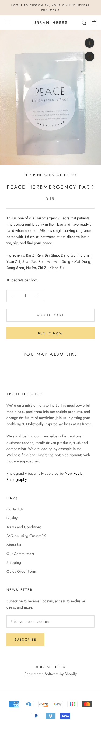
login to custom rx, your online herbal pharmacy (50, 7)
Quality (12, 518)
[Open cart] (94, 22)
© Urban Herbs (50, 667)
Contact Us (15, 509)
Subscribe (25, 639)
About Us (13, 544)
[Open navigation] (7, 22)
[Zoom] (89, 43)
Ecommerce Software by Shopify (51, 673)
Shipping (13, 562)
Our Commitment (20, 553)
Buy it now (50, 333)
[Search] (84, 22)
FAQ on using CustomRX (26, 535)
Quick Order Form (21, 571)
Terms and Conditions (23, 527)
